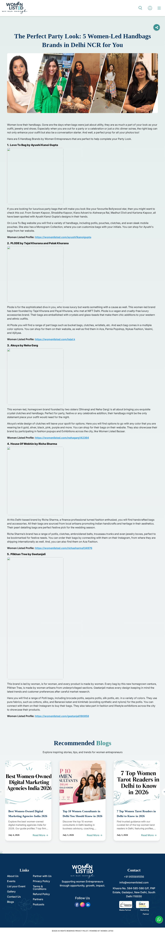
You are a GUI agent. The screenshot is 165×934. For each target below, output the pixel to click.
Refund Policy (41, 894)
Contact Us (14, 896)
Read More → (40, 835)
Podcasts (38, 904)
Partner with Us (42, 876)
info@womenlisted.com (134, 882)
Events (11, 881)
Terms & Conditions (39, 888)
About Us (13, 876)
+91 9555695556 (134, 876)
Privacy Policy (41, 881)
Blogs (10, 901)
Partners (38, 899)
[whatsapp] (159, 919)
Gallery (11, 891)
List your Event (16, 886)
